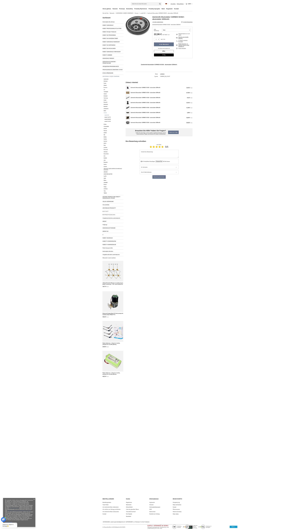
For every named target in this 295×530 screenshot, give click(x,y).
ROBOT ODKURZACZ (108, 25)
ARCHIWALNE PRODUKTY (109, 208)
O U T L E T (105, 211)
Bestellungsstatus (107, 502)
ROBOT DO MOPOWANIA (109, 45)
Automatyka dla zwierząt (108, 21)
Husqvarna (106, 108)
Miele (105, 110)
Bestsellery (129, 8)
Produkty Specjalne (154, 8)
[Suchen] (160, 4)
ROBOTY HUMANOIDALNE (109, 244)
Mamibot (105, 106)
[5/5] (162, 146)
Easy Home (106, 153)
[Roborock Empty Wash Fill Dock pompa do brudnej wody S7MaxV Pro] (113, 301)
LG (104, 89)
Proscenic (106, 149)
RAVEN (105, 158)
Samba (105, 139)
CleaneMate (106, 126)
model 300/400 (107, 119)
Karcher (105, 141)
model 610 (143, 13)
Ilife (104, 134)
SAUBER (106, 182)
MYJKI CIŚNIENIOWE (108, 73)
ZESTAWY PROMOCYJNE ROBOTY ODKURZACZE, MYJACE (111, 197)
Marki (163, 8)
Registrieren (129, 502)
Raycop (105, 130)
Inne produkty (106, 204)
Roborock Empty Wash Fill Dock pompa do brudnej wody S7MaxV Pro (113, 314)
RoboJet (105, 102)
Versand (151, 504)
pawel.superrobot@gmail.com (118, 521)
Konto (128, 499)
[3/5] (157, 146)
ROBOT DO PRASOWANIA (109, 35)
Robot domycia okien (108, 248)
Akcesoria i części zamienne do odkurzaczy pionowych (113, 169)
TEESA (105, 193)
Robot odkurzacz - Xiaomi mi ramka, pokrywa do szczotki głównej (111, 344)
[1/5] (151, 146)
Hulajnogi (105, 224)
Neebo (105, 164)
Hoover (105, 128)
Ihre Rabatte (129, 514)
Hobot (105, 100)
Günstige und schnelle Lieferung (183, 38)
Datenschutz (152, 511)
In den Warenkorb (164, 44)
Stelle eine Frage (173, 132)
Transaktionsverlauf (131, 511)
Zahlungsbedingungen (154, 507)
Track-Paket (105, 504)
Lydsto (105, 176)
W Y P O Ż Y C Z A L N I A (109, 214)
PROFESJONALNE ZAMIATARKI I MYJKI (113, 69)
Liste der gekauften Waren (132, 509)
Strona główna (107, 8)
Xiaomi (105, 93)
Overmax (105, 151)
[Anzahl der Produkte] (157, 39)
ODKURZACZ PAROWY (108, 58)
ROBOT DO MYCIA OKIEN (109, 48)
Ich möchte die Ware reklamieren (111, 507)
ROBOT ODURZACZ (108, 238)
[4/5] (159, 146)
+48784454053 (106, 521)
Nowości (115, 8)
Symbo (105, 132)
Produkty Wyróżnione (140, 8)
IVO (104, 156)
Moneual (105, 81)
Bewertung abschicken (159, 177)
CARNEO (162, 74)
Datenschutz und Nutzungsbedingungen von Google (19, 510)
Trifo (105, 191)
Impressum (152, 502)
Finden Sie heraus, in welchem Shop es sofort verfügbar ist (183, 45)
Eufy (105, 145)
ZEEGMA (106, 171)
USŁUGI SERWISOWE (108, 201)
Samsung (106, 98)
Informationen (154, 499)
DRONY (104, 221)
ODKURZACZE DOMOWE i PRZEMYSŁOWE (109, 62)
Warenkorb (128, 504)
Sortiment (106, 18)
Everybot (105, 96)
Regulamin (169, 8)
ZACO (105, 143)
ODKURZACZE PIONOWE (109, 228)
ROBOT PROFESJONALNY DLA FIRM (112, 28)
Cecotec (105, 147)
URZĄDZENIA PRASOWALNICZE (111, 66)
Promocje (122, 8)
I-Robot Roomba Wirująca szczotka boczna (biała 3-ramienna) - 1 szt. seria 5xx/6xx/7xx (113, 283)
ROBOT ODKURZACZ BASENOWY (111, 41)
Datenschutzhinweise (14, 508)
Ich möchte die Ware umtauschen (111, 511)
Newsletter (128, 516)
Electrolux (106, 104)
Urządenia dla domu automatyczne (111, 254)
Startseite (112, 13)
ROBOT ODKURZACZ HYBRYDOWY (112, 51)
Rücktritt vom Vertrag (154, 514)
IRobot (105, 85)
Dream (105, 184)
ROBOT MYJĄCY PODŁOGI (109, 31)
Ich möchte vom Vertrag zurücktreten (112, 509)
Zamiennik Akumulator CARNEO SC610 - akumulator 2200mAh (145, 87)
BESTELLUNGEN (108, 499)
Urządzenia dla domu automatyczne (111, 218)
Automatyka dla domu (108, 251)
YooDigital (106, 91)
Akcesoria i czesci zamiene (109, 257)
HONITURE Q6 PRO (108, 174)
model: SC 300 (107, 121)
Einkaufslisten (129, 507)
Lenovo (105, 166)
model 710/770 (107, 117)
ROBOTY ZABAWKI (107, 55)
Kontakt (176, 8)
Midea (105, 180)
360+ (105, 160)
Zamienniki (106, 79)
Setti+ (105, 178)
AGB (150, 509)
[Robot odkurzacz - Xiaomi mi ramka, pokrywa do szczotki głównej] (113, 331)
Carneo (136, 13)
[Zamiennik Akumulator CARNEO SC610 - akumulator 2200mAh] (128, 88)
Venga (105, 186)
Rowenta (105, 162)
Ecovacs (105, 87)
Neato (105, 83)
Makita (105, 136)
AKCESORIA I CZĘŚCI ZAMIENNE (124, 13)
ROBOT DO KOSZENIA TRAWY (110, 38)
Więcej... (233, 526)
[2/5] (154, 146)
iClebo (105, 124)
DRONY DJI (105, 231)
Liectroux (106, 188)
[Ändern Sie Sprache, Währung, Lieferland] (166, 3)
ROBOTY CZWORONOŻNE (109, 241)
